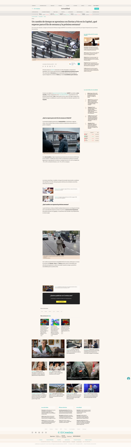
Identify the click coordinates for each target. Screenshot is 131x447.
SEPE (61, 429)
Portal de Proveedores (77, 439)
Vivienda (60, 5)
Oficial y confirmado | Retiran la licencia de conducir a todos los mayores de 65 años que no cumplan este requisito (93, 126)
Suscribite (59, 439)
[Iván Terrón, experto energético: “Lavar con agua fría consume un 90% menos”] (56, 366)
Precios (65, 429)
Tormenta (34, 5)
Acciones (75, 5)
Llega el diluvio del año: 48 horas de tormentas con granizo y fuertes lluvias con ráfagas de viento (91, 53)
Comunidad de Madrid (63, 94)
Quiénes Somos (67, 439)
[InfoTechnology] (77, 436)
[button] (128, 378)
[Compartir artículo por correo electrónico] (52, 66)
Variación (91, 132)
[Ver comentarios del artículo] (54, 66)
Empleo (82, 5)
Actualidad (41, 16)
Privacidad (73, 441)
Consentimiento (79, 441)
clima (45, 16)
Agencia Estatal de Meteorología (59, 93)
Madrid (52, 69)
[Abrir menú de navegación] (32, 8)
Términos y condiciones (66, 441)
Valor (98, 132)
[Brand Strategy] (64, 436)
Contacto (40, 439)
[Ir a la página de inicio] (37, 8)
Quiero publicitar (62, 301)
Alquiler (67, 5)
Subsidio (78, 429)
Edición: (95, 5)
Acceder (96, 8)
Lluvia (54, 311)
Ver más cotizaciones (96, 14)
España (46, 311)
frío (61, 311)
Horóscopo (84, 429)
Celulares (51, 429)
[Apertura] (52, 436)
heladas (58, 311)
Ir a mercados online (35, 14)
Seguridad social (43, 5)
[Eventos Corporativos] (58, 436)
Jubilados (52, 5)
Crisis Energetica (72, 429)
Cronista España (34, 16)
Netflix (89, 5)
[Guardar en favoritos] (79, 64)
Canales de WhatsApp (49, 439)
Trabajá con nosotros (88, 439)
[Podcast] (69, 436)
